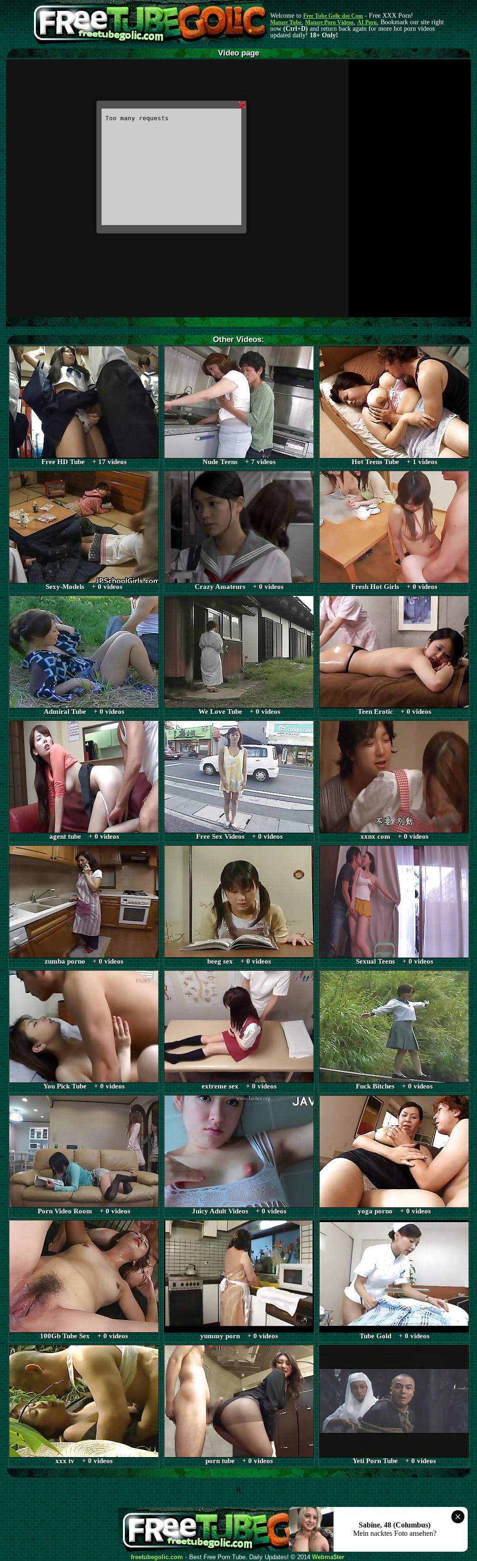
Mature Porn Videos (329, 22)
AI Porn (367, 22)
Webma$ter (328, 1557)
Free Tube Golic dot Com (333, 16)
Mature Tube (285, 22)
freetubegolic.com (157, 1557)
